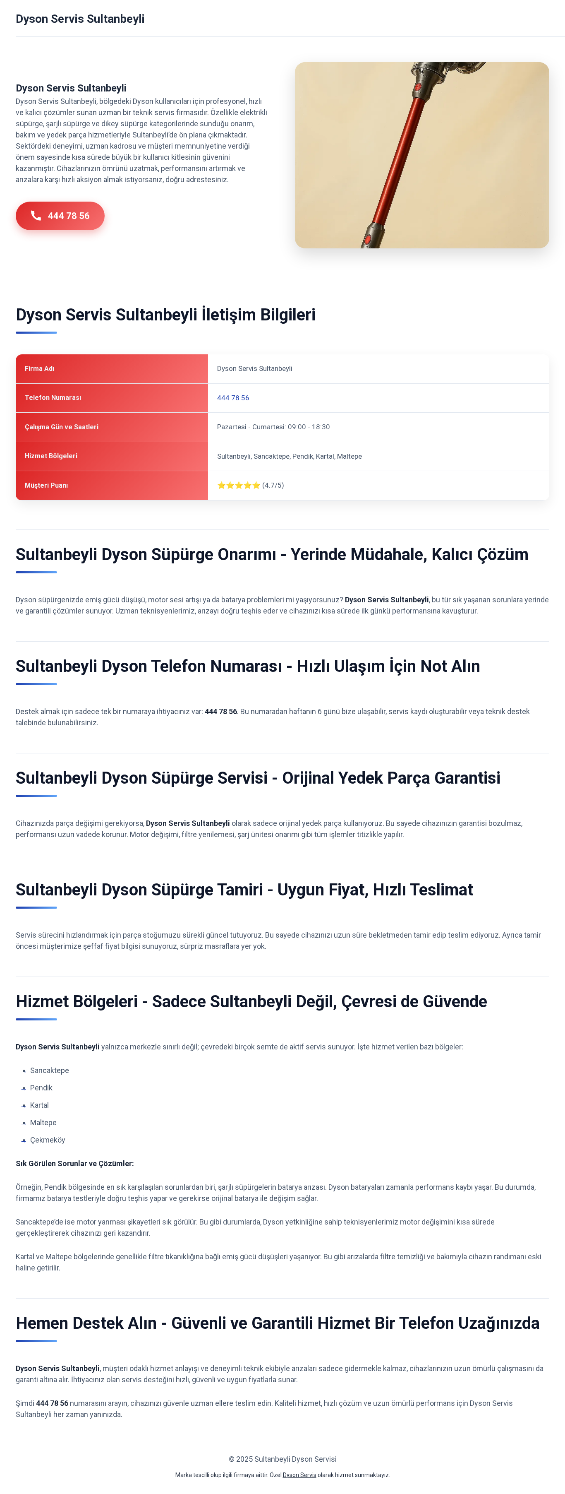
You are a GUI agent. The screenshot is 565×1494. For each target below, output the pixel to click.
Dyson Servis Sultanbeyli (80, 19)
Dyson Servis (299, 1475)
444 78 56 (69, 216)
